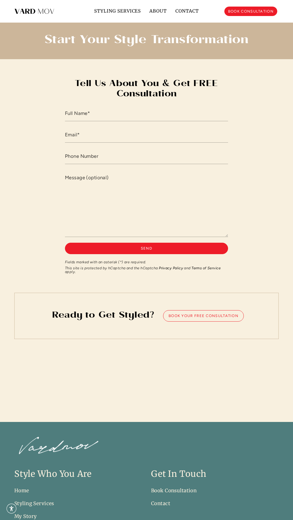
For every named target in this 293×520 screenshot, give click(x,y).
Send (146, 248)
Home (21, 490)
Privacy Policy (171, 268)
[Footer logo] (57, 446)
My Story (25, 516)
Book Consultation (174, 490)
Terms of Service (206, 268)
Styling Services (34, 503)
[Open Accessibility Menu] (11, 508)
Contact (160, 503)
